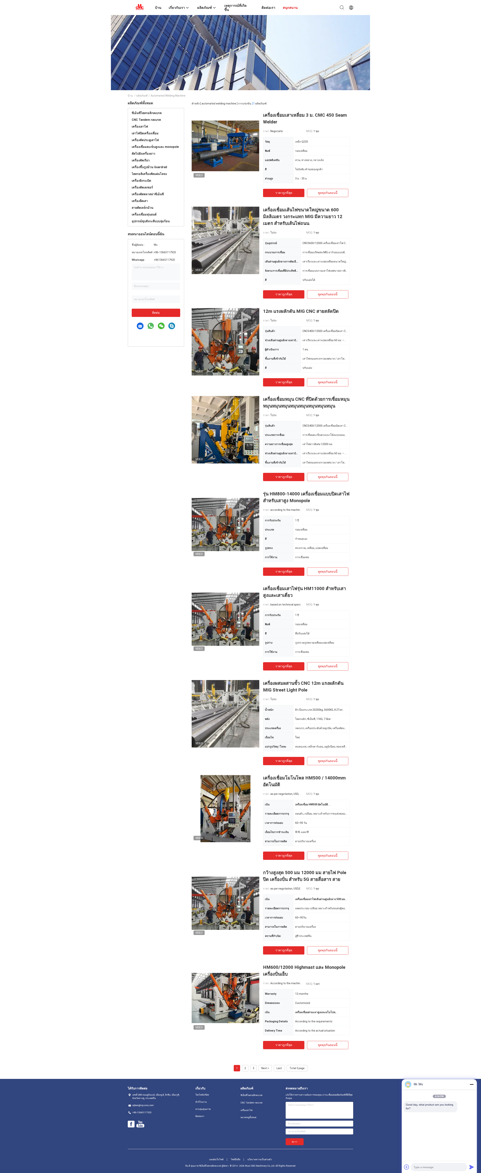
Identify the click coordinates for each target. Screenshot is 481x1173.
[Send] (472, 1167)
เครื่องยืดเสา (140, 201)
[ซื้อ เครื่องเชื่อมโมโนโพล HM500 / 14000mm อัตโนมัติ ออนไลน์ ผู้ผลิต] (225, 808)
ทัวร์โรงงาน (201, 1102)
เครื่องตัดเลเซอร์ (142, 187)
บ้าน (130, 95)
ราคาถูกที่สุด (283, 193)
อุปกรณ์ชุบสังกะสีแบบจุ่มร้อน (151, 221)
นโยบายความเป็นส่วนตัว (259, 1159)
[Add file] (406, 1167)
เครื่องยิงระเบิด (141, 180)
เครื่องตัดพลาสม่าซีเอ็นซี (148, 194)
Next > (265, 1068)
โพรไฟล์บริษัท (202, 1095)
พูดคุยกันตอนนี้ (327, 193)
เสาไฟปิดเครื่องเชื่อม (145, 133)
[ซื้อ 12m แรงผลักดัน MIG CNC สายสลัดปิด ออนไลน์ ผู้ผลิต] (225, 341)
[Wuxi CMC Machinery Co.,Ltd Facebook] (131, 1124)
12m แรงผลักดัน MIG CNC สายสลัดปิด (301, 311)
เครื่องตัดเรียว (141, 160)
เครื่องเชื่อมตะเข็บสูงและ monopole (155, 147)
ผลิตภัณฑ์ (142, 95)
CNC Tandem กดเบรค (146, 120)
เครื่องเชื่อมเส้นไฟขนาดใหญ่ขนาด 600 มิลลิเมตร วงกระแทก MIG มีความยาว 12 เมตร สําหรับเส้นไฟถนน (302, 216)
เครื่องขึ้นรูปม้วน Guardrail (149, 167)
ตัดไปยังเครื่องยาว (143, 153)
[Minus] (471, 1084)
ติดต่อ (156, 312)
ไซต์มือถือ (235, 1159)
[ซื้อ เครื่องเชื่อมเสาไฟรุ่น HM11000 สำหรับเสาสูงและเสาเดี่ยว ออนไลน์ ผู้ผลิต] (225, 619)
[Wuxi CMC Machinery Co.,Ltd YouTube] (140, 1124)
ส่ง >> (294, 1142)
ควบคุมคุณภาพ (203, 1109)
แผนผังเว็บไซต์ (216, 1159)
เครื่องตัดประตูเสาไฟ (145, 140)
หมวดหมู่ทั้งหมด (248, 1117)
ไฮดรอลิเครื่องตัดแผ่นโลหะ (149, 174)
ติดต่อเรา (199, 1116)
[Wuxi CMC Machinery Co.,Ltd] (139, 7)
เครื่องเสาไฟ (140, 126)
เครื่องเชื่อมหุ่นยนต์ (144, 214)
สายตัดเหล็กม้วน (142, 207)
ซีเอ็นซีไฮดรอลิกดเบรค (147, 113)
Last (279, 1068)
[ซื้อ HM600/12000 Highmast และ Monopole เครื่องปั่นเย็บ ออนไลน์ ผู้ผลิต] (225, 997)
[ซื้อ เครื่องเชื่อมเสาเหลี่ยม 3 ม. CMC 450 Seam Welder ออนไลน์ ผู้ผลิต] (225, 145)
